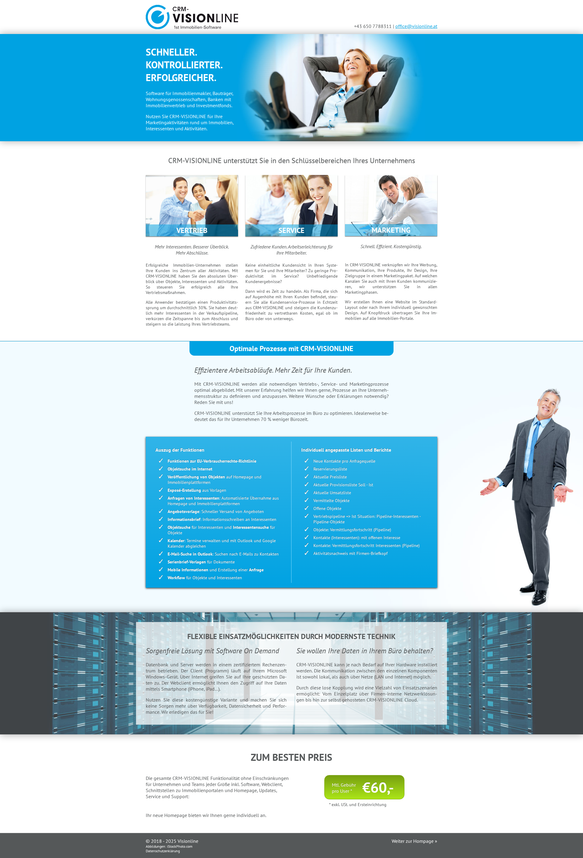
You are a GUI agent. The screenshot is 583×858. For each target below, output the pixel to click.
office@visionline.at (416, 26)
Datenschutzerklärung (163, 851)
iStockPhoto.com (180, 846)
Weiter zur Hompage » (414, 841)
